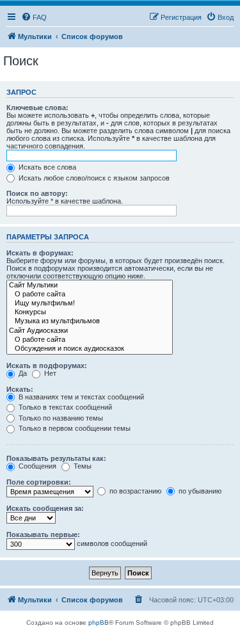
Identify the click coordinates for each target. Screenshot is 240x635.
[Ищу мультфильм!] (90, 303)
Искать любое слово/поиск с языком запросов (93, 178)
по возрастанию (134, 491)
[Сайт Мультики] (90, 285)
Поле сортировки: (38, 482)
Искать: (19, 389)
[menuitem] (34, 17)
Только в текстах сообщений (64, 407)
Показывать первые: (43, 534)
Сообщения (36, 466)
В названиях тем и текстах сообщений (80, 397)
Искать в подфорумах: (46, 365)
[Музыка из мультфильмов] (90, 321)
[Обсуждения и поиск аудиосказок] (90, 348)
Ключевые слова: (37, 107)
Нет (49, 373)
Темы (82, 466)
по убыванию (199, 491)
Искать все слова (46, 167)
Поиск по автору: (37, 193)
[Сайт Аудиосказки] (90, 330)
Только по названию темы (60, 418)
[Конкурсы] (90, 312)
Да (22, 373)
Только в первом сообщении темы (74, 428)
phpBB (98, 622)
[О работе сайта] (90, 294)
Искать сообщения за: (45, 508)
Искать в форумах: (40, 253)
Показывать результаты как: (56, 458)
